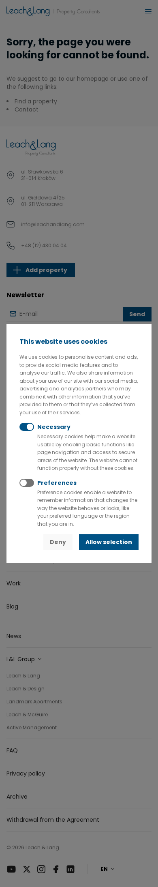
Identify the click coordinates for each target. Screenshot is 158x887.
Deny (58, 542)
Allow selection (108, 542)
